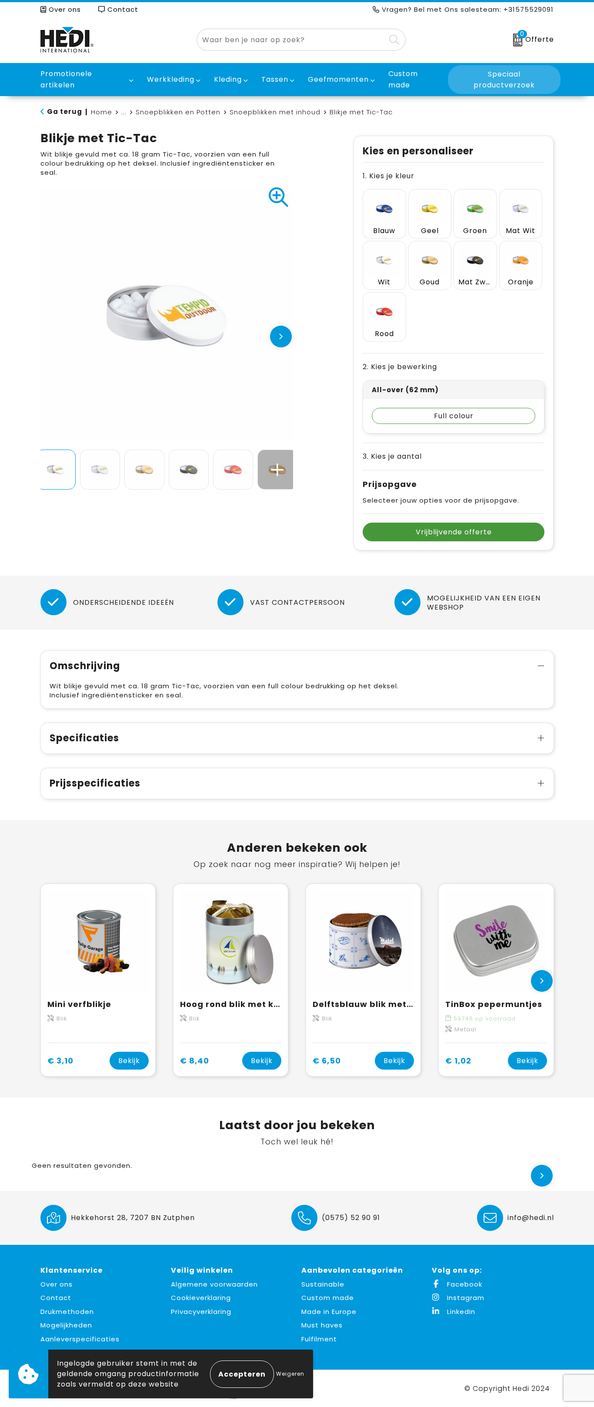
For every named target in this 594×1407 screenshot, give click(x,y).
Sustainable (322, 1284)
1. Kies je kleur (388, 175)
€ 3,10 (60, 1061)
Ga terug (64, 111)
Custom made (327, 1297)
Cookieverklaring (201, 1297)
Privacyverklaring (201, 1311)
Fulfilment (319, 1339)
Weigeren (290, 1373)
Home (101, 112)
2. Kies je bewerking (400, 366)
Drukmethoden (67, 1311)
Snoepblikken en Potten (178, 112)
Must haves (322, 1325)
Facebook (463, 1284)
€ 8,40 (194, 1061)
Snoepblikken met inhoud (275, 112)
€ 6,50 (327, 1061)
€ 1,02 (458, 1061)
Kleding (228, 79)
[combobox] (291, 40)
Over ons (64, 9)
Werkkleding (170, 79)
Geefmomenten (338, 79)
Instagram (464, 1297)
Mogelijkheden (66, 1325)
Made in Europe (329, 1311)
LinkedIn (460, 1311)
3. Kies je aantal (392, 456)
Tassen (274, 79)
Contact (121, 9)
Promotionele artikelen (66, 79)
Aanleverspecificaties (80, 1339)
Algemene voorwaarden (214, 1284)
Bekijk (129, 1061)
